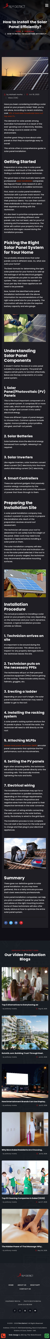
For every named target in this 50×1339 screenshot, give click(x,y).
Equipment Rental (13, 1301)
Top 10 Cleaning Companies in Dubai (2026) (23, 1198)
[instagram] (20, 1311)
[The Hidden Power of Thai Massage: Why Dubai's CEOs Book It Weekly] (25, 1226)
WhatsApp (35, 1285)
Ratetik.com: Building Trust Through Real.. (23, 1053)
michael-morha (15, 94)
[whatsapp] (46, 1336)
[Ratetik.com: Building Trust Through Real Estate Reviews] (25, 1032)
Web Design (14, 1335)
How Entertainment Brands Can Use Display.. (24, 1101)
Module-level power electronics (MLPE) (21, 745)
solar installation (24, 181)
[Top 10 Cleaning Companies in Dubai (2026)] (25, 1177)
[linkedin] (30, 1311)
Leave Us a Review (25, 1304)
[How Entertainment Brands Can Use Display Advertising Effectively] (25, 1081)
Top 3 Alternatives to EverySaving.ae (20, 1004)
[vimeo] (25, 1311)
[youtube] (35, 1311)
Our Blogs (29, 31)
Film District (22, 1323)
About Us (22, 1285)
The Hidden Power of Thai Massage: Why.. (22, 1246)
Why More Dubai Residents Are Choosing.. (22, 1150)
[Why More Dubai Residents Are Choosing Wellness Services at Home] (25, 1129)
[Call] (3, 1336)
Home (18, 31)
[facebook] (15, 1311)
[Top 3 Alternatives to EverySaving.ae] (25, 984)
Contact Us (25, 1289)
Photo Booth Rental (32, 1301)
